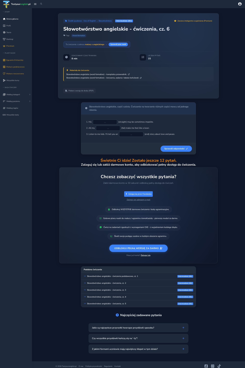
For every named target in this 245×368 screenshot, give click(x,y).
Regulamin (108, 366)
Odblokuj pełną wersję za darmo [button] (136, 248)
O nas (81, 366)
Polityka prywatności (93, 366)
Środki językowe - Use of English (82, 21)
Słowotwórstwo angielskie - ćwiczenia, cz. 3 (106, 290)
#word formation (78, 35)
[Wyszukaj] (41, 4)
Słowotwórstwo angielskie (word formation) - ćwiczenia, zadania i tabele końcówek (102, 78)
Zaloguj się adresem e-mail (138, 199)
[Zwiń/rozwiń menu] (35, 4)
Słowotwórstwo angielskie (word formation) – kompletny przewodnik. (96, 74)
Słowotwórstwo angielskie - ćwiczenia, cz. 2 (106, 283)
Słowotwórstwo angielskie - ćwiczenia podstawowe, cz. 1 (112, 276)
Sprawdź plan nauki (118, 44)
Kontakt (117, 366)
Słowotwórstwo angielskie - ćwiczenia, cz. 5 (106, 303)
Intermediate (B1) (124, 21)
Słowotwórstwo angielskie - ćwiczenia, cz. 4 (106, 297)
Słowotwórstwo (105, 21)
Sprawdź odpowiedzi (174, 148)
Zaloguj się (145, 255)
